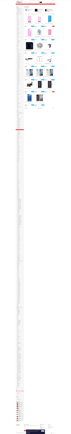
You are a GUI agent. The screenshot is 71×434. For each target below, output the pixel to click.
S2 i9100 (18, 232)
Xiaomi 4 (18, 274)
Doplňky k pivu (18, 379)
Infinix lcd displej (18, 94)
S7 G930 (18, 251)
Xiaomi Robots (18, 302)
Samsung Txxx (18, 259)
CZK (51, 0)
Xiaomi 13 (18, 272)
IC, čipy (17, 43)
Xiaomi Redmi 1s (19, 285)
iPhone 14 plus (18, 61)
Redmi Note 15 (19, 296)
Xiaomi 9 (18, 277)
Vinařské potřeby (18, 383)
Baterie (17, 15)
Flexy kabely (18, 42)
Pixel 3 (17, 165)
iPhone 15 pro (18, 130)
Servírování (18, 386)
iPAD (17, 51)
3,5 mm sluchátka (18, 347)
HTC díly (18, 184)
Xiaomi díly (18, 267)
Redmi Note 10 (19, 292)
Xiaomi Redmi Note (19, 291)
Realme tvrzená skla (19, 370)
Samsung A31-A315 (19, 219)
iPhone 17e (18, 138)
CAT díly (18, 159)
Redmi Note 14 (19, 295)
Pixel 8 (17, 177)
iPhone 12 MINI (18, 55)
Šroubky (18, 305)
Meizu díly (18, 188)
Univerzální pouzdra (19, 343)
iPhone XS (18, 154)
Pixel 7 (17, 175)
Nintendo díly (18, 190)
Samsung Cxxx (18, 225)
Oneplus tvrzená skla (19, 368)
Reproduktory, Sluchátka (19, 112)
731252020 (49, 426)
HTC (17, 331)
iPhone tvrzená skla (19, 355)
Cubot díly (18, 160)
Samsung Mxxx (18, 257)
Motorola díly (18, 189)
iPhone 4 (18, 69)
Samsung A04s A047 (19, 202)
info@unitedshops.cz (50, 425)
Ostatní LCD (18, 102)
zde (37, 431)
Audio (17, 308)
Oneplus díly (18, 193)
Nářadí (17, 111)
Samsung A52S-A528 (19, 223)
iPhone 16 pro (18, 133)
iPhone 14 (18, 60)
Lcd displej (18, 48)
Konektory (18, 46)
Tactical (18, 398)
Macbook (18, 85)
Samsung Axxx (18, 198)
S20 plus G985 (19, 235)
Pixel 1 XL (18, 163)
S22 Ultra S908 (19, 240)
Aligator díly (18, 115)
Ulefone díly (18, 264)
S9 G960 (18, 253)
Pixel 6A (18, 174)
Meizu (17, 96)
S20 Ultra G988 (19, 236)
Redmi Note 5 (19, 298)
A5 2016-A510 (19, 211)
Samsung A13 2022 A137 (20, 205)
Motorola (18, 28)
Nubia (17, 100)
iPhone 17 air (18, 136)
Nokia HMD (18, 30)
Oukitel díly (18, 195)
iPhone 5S (18, 72)
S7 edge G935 (19, 250)
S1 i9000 (18, 228)
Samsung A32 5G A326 (19, 221)
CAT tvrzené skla (18, 358)
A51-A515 (18, 212)
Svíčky (17, 382)
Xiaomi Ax (18, 268)
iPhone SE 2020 (18, 151)
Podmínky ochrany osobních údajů (43, 427)
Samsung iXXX (18, 255)
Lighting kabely (18, 310)
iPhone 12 (18, 54)
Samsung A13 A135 (19, 206)
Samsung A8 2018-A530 (19, 224)
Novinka (18, 394)
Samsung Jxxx (18, 256)
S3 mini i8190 (19, 244)
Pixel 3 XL (18, 166)
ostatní (18, 397)
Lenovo (17, 25)
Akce (18, 393)
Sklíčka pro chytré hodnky (19, 12)
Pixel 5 (17, 171)
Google (17, 91)
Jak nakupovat (38, 0)
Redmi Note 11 (19, 293)
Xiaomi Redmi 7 (19, 289)
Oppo (17, 338)
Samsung (18, 340)
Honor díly (18, 183)
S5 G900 (18, 247)
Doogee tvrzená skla (19, 359)
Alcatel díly (18, 114)
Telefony (17, 374)
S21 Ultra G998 (19, 239)
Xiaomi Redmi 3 (19, 286)
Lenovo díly (18, 186)
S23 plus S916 (19, 241)
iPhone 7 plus (18, 148)
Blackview (18, 88)
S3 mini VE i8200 (19, 245)
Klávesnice (18, 45)
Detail (53, 26)
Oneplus (18, 31)
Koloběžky (17, 13)
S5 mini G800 (19, 248)
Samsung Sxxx (18, 258)
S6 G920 (18, 249)
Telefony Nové (18, 376)
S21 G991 (18, 237)
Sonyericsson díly (18, 263)
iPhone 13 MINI (18, 58)
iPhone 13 (18, 57)
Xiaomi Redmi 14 (19, 284)
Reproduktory (18, 350)
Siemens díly (18, 261)
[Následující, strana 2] (53, 108)
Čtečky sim (18, 40)
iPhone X (18, 81)
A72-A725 (18, 214)
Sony (17, 105)
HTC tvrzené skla (18, 362)
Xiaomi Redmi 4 (19, 287)
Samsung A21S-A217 (19, 209)
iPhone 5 (18, 142)
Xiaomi (17, 39)
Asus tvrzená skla (18, 356)
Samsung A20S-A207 (19, 208)
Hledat (40, 2)
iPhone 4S (18, 70)
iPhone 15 (18, 63)
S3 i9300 (18, 243)
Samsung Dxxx (18, 226)
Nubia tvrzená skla (18, 367)
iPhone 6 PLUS (18, 145)
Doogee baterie (18, 22)
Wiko (17, 108)
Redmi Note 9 (19, 301)
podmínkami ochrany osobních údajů (32, 429)
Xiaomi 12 (18, 271)
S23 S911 (18, 242)
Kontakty (31, 0)
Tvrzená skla (18, 352)
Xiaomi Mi (18, 269)
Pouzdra (18, 325)
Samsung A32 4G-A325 (19, 220)
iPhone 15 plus (18, 64)
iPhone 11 (18, 52)
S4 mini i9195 (19, 246)
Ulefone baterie (18, 37)
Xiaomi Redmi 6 (19, 288)
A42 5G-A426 (19, 210)
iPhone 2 (18, 139)
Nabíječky (18, 319)
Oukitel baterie (18, 33)
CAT (17, 21)
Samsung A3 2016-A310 (19, 216)
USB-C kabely (18, 313)
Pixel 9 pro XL (18, 181)
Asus (17, 19)
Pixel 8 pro (18, 178)
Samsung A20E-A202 (19, 207)
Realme (18, 34)
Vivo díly (18, 266)
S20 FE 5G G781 (19, 233)
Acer (17, 16)
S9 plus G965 (19, 254)
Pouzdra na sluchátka (19, 349)
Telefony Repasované (19, 377)
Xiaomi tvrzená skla (18, 373)
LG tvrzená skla (18, 364)
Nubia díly (18, 192)
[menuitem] (17, 4)
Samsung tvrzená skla (19, 371)
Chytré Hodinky (18, 10)
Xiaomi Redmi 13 (19, 283)
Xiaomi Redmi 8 (19, 290)
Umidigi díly (18, 265)
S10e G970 (18, 231)
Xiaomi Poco (18, 280)
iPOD (17, 84)
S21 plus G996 (19, 238)
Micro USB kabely (18, 311)
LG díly (17, 187)
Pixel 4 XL (18, 169)
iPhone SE (18, 79)
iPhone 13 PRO (18, 124)
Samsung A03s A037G (19, 201)
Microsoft (18, 27)
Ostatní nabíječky (18, 322)
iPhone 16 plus (18, 67)
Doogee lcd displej (18, 90)
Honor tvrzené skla (18, 361)
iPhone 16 (18, 66)
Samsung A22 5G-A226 (19, 215)
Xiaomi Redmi (18, 281)
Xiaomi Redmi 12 (19, 282)
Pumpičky (18, 385)
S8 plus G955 (19, 252)
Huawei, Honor (18, 24)
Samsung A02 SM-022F (19, 199)
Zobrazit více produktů (39, 12)
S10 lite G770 (19, 230)
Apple (17, 18)
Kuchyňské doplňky (18, 380)
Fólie (17, 316)
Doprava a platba (34, 0)
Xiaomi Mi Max (19, 278)
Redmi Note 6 (19, 299)
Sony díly (18, 262)
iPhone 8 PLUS (18, 78)
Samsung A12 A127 (19, 204)
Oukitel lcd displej (18, 103)
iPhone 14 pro (18, 127)
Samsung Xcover (18, 260)
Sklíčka (17, 304)
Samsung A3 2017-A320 (19, 217)
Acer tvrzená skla (18, 353)
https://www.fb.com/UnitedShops (51, 427)
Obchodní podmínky (41, 428)
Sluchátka (18, 346)
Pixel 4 (17, 168)
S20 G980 (18, 234)
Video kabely (18, 314)
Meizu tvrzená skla (18, 365)
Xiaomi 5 (18, 275)
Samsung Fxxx (18, 227)
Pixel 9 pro (18, 180)
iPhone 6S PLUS (18, 75)
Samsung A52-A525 (19, 222)
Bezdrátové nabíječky (19, 320)
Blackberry (18, 87)
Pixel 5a (18, 172)
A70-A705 (18, 213)
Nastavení (28, 432)
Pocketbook (18, 196)
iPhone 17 (18, 135)
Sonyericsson (18, 36)
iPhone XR (18, 82)
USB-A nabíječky (18, 323)
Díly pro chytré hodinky (19, 9)
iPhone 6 (18, 73)
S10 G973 (18, 229)
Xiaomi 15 (18, 273)
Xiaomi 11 (18, 270)
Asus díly (18, 157)
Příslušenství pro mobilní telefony (19, 307)
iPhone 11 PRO (18, 118)
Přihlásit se (25, 430)
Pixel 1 (17, 162)
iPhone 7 (18, 76)
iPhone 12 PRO (18, 121)
